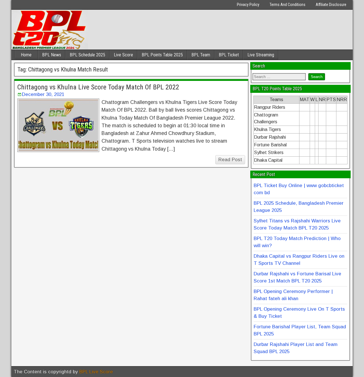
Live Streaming (260, 55)
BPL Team (200, 55)
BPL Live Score (96, 371)
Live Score (123, 55)
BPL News (51, 55)
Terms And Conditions (287, 4)
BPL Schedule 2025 (87, 55)
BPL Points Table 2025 (162, 55)
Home (26, 55)
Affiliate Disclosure (331, 4)
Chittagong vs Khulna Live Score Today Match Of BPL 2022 (98, 87)
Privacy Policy (248, 4)
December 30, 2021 (43, 94)
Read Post (230, 159)
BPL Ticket (229, 55)
